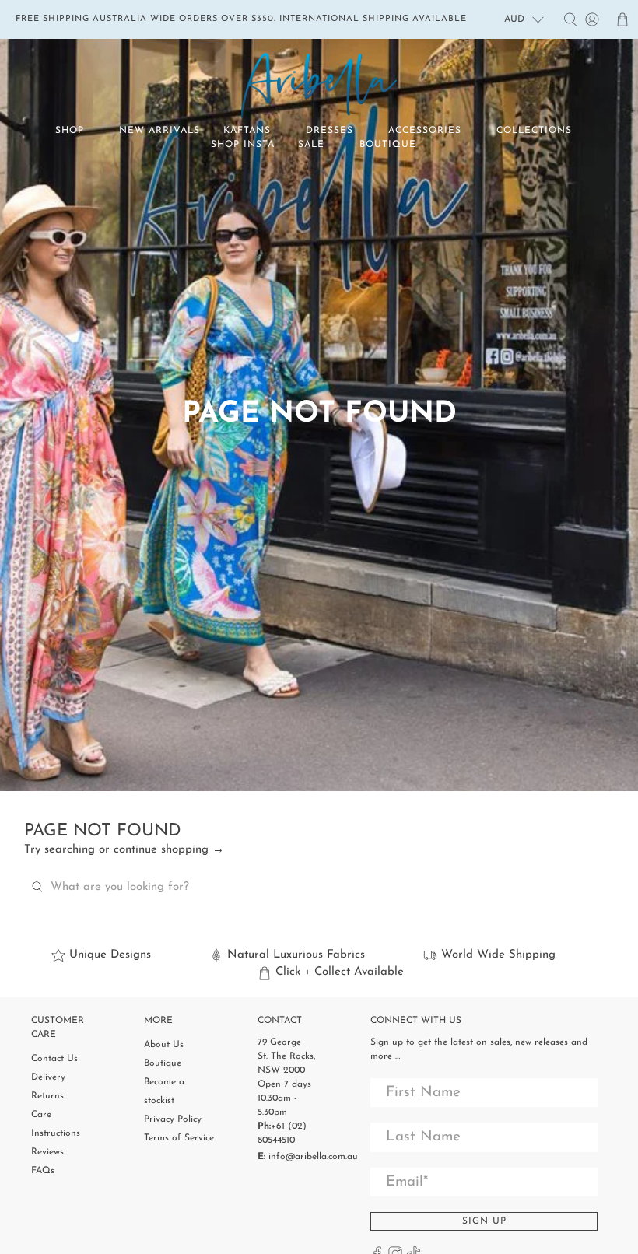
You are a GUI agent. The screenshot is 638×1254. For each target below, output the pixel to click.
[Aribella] (319, 85)
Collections (534, 130)
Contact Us (54, 1058)
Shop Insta (243, 144)
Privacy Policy (173, 1119)
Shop (69, 130)
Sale (311, 144)
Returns (47, 1096)
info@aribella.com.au (313, 1156)
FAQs (42, 1170)
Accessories (424, 130)
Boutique (387, 144)
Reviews (47, 1152)
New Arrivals (159, 130)
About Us (164, 1044)
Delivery (48, 1077)
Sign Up (484, 1221)
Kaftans (247, 130)
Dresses (329, 130)
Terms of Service (179, 1138)
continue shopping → (169, 850)
